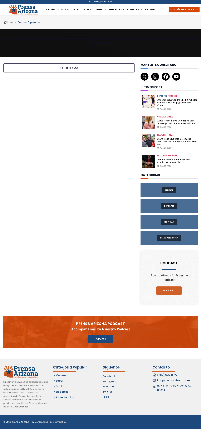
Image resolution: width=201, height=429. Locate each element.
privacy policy (58, 422)
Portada (50, 9)
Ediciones (150, 9)
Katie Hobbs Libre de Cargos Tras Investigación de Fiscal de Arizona (176, 122)
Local (170, 135)
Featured (172, 96)
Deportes (100, 9)
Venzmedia (41, 422)
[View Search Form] (162, 10)
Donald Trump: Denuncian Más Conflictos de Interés (174, 161)
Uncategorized (165, 117)
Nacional (172, 156)
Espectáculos (116, 9)
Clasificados (134, 9)
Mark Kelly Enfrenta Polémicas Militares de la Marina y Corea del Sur (176, 141)
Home (9, 22)
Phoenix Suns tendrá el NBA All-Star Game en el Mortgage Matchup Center (177, 102)
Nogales (88, 9)
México (76, 9)
